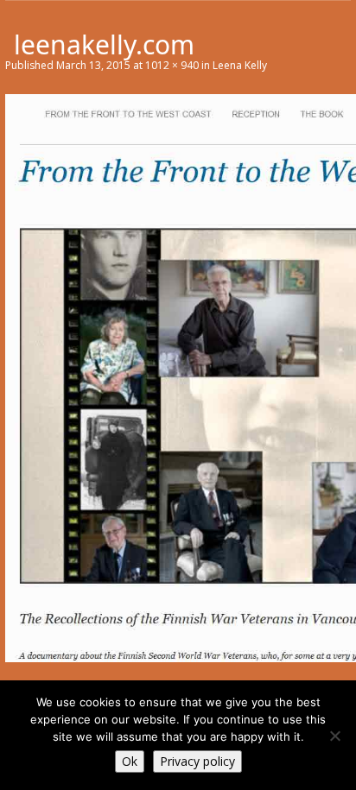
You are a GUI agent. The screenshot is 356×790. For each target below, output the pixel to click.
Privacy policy (197, 761)
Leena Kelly (240, 65)
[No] (334, 735)
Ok (129, 761)
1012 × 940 (172, 65)
